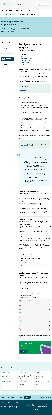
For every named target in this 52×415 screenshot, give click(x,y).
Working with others (17, 14)
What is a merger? (25, 62)
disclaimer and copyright (32, 336)
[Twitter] (32, 50)
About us (28, 5)
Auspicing (4, 51)
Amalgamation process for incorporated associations (33, 64)
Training (17, 10)
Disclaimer (10, 402)
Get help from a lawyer (26, 10)
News (25, 2)
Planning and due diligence (27, 58)
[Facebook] (31, 50)
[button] (44, 4)
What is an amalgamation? (27, 60)
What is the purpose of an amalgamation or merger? (32, 56)
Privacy (2, 402)
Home (2, 14)
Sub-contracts (5, 55)
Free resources (4, 10)
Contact (17, 402)
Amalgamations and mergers (6, 59)
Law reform (30, 2)
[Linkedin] (48, 397)
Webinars (11, 10)
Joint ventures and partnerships (6, 63)
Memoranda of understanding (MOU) (7, 47)
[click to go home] (11, 4)
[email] (34, 50)
